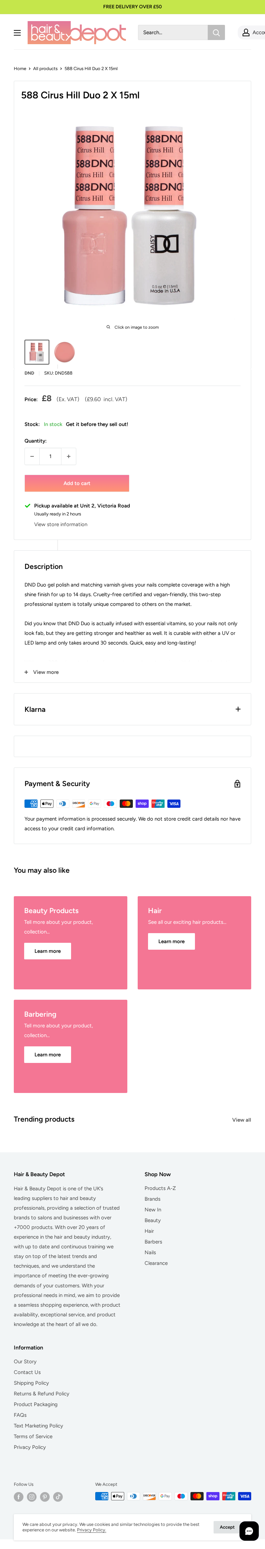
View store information (60, 524)
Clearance (156, 1263)
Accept (227, 1527)
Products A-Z (160, 1188)
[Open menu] (17, 33)
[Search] (216, 32)
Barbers (153, 1242)
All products (45, 68)
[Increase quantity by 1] (68, 456)
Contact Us (27, 1372)
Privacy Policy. (91, 1529)
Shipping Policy (31, 1383)
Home (20, 68)
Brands (152, 1199)
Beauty (153, 1220)
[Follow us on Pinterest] (45, 1497)
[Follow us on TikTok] (58, 1497)
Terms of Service (33, 1436)
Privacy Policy (30, 1447)
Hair (149, 1231)
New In (153, 1210)
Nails (150, 1252)
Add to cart (76, 483)
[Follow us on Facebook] (18, 1497)
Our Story (25, 1361)
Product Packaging (36, 1404)
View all (242, 1120)
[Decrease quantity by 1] (32, 456)
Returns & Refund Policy (41, 1394)
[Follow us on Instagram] (32, 1497)
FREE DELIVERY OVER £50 (132, 7)
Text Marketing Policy (38, 1426)
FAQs (20, 1415)
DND (29, 373)
